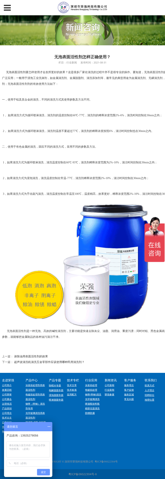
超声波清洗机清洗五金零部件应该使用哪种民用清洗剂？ (49, 362)
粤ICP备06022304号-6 (82, 474)
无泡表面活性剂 (16, 72)
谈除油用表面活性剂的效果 (31, 356)
